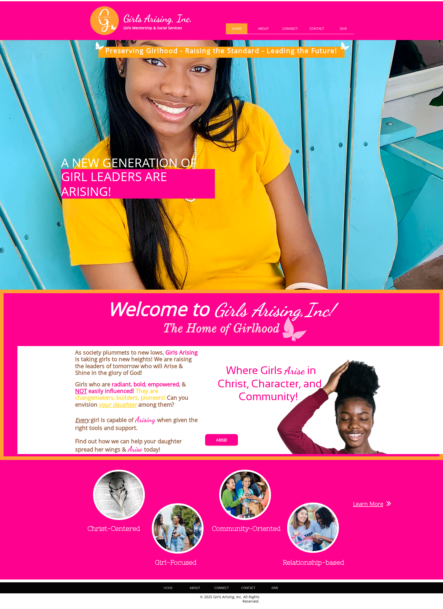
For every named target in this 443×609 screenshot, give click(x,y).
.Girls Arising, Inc (157, 18)
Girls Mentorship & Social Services (152, 27)
